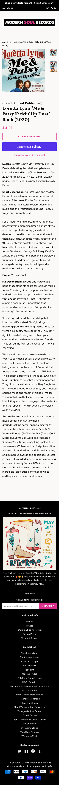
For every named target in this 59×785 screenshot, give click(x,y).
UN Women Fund (29, 728)
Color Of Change (29, 661)
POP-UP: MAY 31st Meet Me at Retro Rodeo (29, 514)
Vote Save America (29, 732)
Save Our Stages (30, 703)
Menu (9, 8)
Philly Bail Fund (29, 690)
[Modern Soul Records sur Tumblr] (39, 752)
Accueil (5, 42)
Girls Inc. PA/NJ (29, 674)
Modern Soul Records (40, 762)
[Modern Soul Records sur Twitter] (19, 752)
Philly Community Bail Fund (29, 694)
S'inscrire (47, 606)
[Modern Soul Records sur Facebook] (26, 752)
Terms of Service (29, 638)
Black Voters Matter (29, 657)
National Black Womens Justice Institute (29, 686)
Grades (29, 625)
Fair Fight (29, 669)
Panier (53, 8)
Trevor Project (30, 723)
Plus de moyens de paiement (29, 154)
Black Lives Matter (29, 653)
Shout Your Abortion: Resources (29, 707)
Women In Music (29, 736)
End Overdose (29, 665)
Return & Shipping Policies (29, 630)
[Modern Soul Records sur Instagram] (33, 752)
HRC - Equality (29, 682)
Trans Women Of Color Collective (29, 719)
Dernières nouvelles (30, 508)
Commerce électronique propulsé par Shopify (29, 766)
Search (29, 621)
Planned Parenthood (30, 698)
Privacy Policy (29, 634)
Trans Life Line (29, 715)
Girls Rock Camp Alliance (29, 678)
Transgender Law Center (29, 711)
